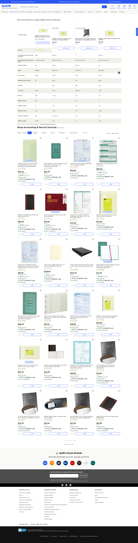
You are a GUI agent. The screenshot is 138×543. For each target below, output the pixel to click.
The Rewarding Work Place (101, 497)
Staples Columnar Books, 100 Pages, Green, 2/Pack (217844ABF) (106, 215)
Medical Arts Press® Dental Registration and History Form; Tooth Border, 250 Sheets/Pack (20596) (81, 366)
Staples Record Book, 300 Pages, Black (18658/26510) (107, 417)
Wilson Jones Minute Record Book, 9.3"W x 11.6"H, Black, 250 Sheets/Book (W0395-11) (81, 266)
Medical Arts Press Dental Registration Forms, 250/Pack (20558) (81, 164)
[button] (104, 6)
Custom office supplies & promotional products (55, 504)
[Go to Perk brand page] (65, 463)
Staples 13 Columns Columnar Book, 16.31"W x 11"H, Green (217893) (61, 39)
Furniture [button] (121, 11)
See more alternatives (43, 42)
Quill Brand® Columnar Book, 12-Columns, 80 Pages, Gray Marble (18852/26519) (105, 366)
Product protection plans (50, 514)
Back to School (37, 11)
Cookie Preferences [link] (73, 536)
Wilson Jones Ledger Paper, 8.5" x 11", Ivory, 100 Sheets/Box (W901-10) (54, 265)
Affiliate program (48, 519)
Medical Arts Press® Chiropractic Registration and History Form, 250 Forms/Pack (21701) (80, 216)
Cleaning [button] (90, 11)
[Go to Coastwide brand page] (52, 463)
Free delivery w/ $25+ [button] (103, 382)
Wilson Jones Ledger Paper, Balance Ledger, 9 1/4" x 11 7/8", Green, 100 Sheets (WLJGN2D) (55, 317)
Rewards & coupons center (76, 502)
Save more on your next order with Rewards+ (23, 1)
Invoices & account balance (25, 499)
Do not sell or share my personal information (89, 536)
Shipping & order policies (25, 504)
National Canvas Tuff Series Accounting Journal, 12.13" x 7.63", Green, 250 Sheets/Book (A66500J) (29, 317)
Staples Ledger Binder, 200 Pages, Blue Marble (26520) (55, 417)
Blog (96, 495)
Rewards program (48, 495)
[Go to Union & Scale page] (86, 463)
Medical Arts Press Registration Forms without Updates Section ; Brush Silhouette (81, 317)
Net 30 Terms (47, 502)
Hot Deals (23, 11)
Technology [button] (113, 11)
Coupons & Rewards (14, 11)
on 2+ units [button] (104, 172)
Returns (21, 495)
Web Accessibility (99, 502)
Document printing (48, 507)
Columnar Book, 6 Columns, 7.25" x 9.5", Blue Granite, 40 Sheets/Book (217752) (85, 39)
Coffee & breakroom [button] (79, 11)
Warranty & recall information (26, 507)
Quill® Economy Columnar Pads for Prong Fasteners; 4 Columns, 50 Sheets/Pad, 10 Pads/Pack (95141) (28, 165)
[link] (40, 138)
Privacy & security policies (25, 509)
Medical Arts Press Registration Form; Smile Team (106, 164)
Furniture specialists (49, 511)
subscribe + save (46, 11)
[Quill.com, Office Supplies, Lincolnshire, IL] (22, 530)
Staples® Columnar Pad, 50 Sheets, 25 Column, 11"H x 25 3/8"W (42, 37)
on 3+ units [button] (26, 225)
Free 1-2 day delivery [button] (50, 231)
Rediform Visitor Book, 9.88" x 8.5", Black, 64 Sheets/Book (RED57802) (55, 365)
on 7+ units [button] (105, 276)
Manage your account (24, 497)
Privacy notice (54, 536)
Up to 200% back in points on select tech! (69, 1)
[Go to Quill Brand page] (45, 463)
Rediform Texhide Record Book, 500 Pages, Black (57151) (28, 215)
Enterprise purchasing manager (51, 509)
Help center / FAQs (23, 502)
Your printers (73, 497)
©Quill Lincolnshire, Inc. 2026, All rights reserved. (37, 530)
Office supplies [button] (67, 11)
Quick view (29, 157)
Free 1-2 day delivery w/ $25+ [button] (105, 228)
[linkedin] (66, 485)
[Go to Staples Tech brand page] (79, 463)
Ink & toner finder (74, 495)
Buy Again (29, 11)
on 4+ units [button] (26, 175)
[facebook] (70, 485)
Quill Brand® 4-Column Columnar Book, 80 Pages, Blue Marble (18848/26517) (81, 417)
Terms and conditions (62, 479)
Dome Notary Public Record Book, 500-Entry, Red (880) (55, 215)
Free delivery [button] (22, 181)
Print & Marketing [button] (56, 11)
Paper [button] (105, 11)
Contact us (21, 511)
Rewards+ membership (49, 492)
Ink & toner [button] (98, 11)
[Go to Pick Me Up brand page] (58, 463)
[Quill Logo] (6, 6)
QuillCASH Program (49, 497)
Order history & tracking (24, 492)
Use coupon (83, 475)
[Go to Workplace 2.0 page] (92, 463)
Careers (97, 499)
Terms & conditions (44, 536)
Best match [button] (115, 133)
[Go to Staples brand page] (72, 463)
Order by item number (75, 499)
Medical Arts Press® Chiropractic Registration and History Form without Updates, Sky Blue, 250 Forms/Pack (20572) (28, 266)
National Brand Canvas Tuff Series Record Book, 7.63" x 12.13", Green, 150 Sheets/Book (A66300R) (108, 266)
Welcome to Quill (99, 492)
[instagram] (62, 485)
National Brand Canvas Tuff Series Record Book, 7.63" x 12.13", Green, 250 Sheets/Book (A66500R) (55, 165)
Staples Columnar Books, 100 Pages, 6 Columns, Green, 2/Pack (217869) (107, 316)
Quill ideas (46, 516)
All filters (85, 132)
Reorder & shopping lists (76, 492)
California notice (63, 536)
